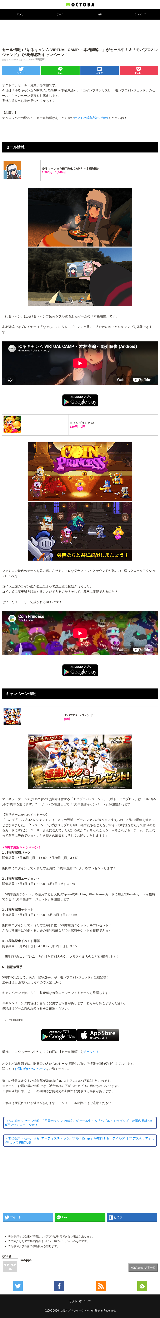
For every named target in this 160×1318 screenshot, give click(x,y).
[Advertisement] (80, 33)
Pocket (138, 73)
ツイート (21, 73)
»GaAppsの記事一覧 (143, 1267)
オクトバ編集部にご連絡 (91, 118)
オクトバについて (80, 1301)
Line (60, 73)
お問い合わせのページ (30, 1069)
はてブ (99, 73)
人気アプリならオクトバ (74, 1310)
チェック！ (91, 1051)
